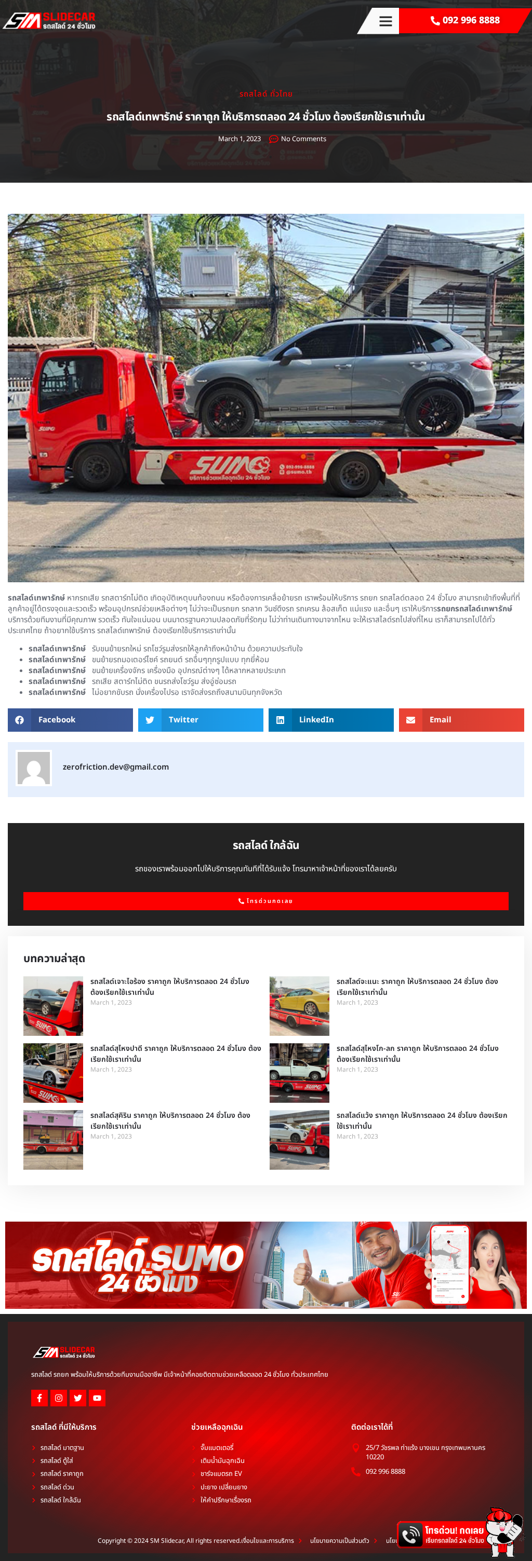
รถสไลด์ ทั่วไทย (266, 94)
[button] (385, 21)
